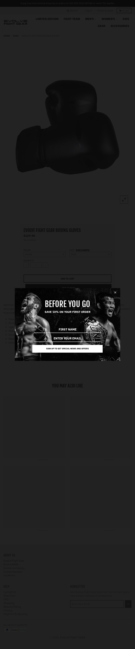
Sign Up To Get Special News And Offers (67, 348)
